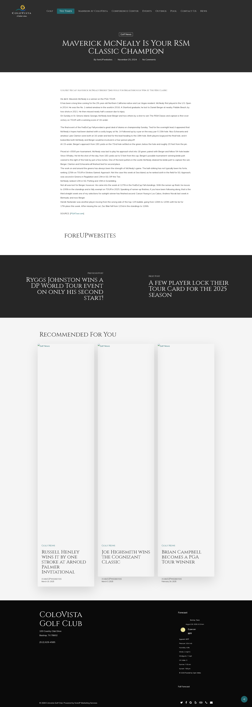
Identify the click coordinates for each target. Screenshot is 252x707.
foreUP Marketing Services (86, 703)
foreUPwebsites (104, 59)
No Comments (149, 59)
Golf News (125, 34)
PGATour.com (77, 213)
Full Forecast (184, 686)
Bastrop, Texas (195, 620)
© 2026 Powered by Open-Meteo (190, 673)
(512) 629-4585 (47, 642)
